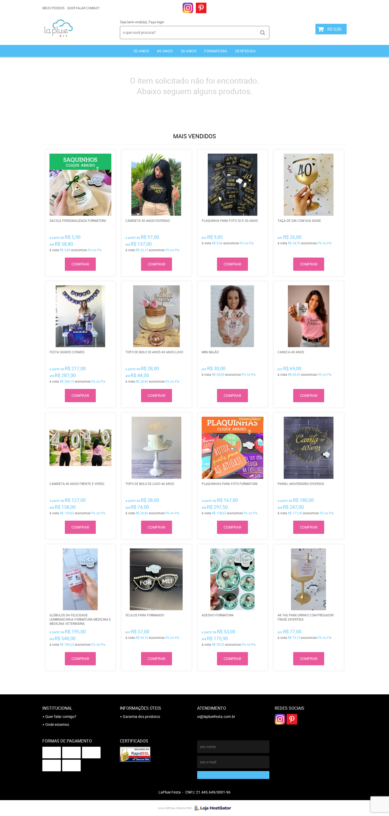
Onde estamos (57, 724)
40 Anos (165, 50)
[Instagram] (188, 8)
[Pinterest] (201, 8)
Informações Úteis (140, 708)
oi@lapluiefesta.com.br (216, 716)
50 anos (189, 50)
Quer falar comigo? (83, 8)
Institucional (57, 708)
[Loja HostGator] (211, 808)
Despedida (245, 50)
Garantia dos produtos (141, 716)
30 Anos (141, 50)
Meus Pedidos (53, 8)
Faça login (156, 22)
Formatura (215, 50)
